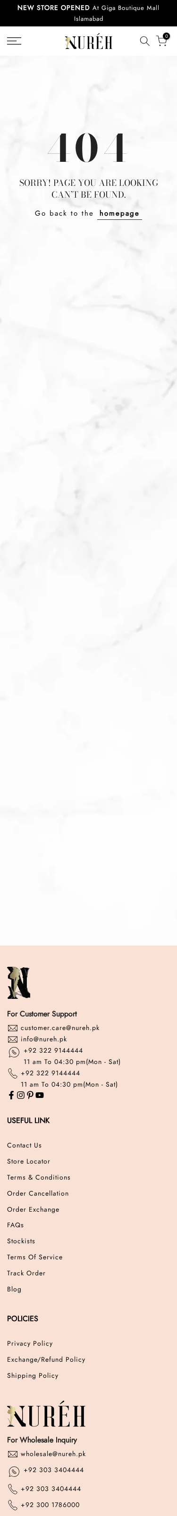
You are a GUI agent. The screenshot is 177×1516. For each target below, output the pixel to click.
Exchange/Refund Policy (46, 1359)
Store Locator (29, 1161)
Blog (14, 1289)
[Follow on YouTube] (39, 1095)
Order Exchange (33, 1209)
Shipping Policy (33, 1375)
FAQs (15, 1225)
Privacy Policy (30, 1343)
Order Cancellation (38, 1193)
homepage (120, 213)
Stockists (21, 1241)
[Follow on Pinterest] (30, 1095)
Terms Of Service (35, 1257)
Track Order (26, 1273)
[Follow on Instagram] (21, 1095)
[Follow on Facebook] (11, 1095)
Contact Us (24, 1145)
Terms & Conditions (39, 1177)
